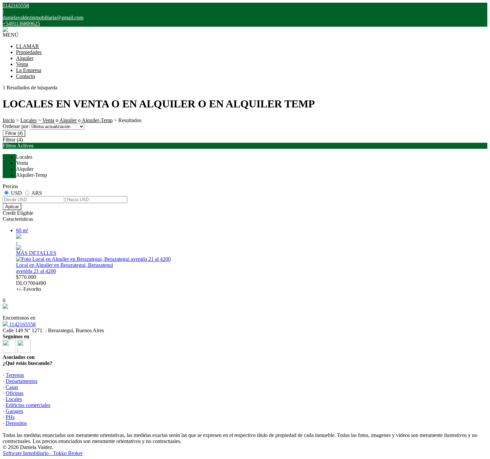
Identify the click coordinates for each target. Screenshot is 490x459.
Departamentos (21, 381)
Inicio (9, 120)
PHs (10, 417)
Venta (22, 64)
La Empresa (28, 70)
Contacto (25, 76)
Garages (14, 411)
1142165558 (22, 324)
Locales (28, 120)
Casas (12, 387)
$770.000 (31, 283)
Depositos (16, 423)
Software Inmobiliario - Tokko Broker (43, 453)
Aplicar (12, 206)
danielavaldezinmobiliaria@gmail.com (43, 17)
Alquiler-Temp (97, 120)
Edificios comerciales (28, 405)
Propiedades (29, 52)
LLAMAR (27, 46)
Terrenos (15, 375)
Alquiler (24, 58)
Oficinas (14, 393)
